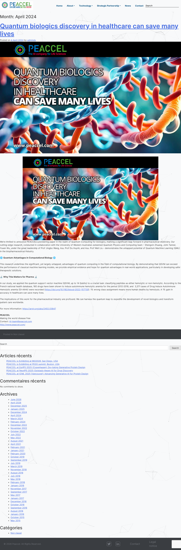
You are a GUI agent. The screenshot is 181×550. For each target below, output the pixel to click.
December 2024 (19, 412)
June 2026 (16, 399)
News (128, 5)
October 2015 (17, 517)
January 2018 (17, 485)
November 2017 (19, 488)
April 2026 (16, 402)
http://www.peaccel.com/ (12, 324)
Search (3, 344)
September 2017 (19, 492)
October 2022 (18, 431)
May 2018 (15, 479)
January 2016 (17, 514)
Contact (139, 5)
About (70, 5)
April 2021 (16, 444)
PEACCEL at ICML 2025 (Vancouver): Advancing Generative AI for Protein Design (47, 373)
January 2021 (17, 450)
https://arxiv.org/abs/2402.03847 (39, 308)
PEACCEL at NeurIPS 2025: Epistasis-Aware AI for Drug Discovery (39, 370)
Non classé (18, 334)
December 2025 (19, 406)
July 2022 (16, 434)
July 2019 (15, 463)
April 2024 (16, 415)
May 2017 (15, 495)
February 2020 (18, 453)
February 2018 (18, 482)
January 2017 (17, 498)
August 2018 (17, 472)
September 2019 (19, 460)
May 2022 (16, 437)
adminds (31, 40)
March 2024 (17, 418)
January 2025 (18, 409)
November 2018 (19, 469)
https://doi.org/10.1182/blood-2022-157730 (67, 289)
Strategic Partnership (108, 5)
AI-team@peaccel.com (20, 321)
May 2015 (15, 520)
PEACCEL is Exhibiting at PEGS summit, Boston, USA (32, 364)
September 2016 (19, 507)
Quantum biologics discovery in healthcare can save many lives (89, 30)
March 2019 (16, 466)
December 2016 (19, 501)
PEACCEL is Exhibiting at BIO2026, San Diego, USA (32, 361)
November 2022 (19, 428)
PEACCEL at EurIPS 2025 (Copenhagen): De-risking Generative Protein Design (45, 367)
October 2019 (17, 456)
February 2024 (18, 421)
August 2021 (17, 441)
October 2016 (17, 504)
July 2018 (15, 476)
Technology (85, 5)
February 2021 (18, 447)
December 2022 (19, 425)
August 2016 (17, 511)
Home (59, 5)
